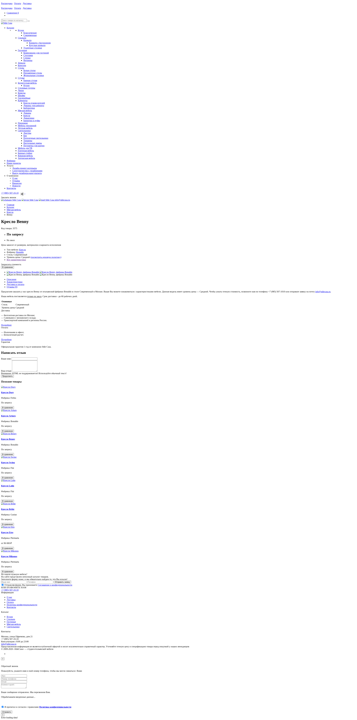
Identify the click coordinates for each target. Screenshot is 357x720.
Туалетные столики (32, 48)
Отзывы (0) (12, 287)
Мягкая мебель (14, 624)
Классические (30, 33)
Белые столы (29, 70)
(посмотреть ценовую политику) (45, 257)
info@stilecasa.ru (323, 291)
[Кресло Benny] (23, 272)
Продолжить (7, 376)
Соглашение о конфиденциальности (55, 585)
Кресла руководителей (34, 103)
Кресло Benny (8, 439)
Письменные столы (32, 73)
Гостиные (11, 622)
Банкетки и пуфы (31, 120)
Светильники (13, 627)
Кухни (26, 85)
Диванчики (28, 118)
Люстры (27, 133)
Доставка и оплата (15, 284)
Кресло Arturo (8, 416)
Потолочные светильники (35, 138)
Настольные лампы (32, 143)
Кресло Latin (7, 486)
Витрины (27, 60)
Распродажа (6, 3)
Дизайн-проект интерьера (24, 168)
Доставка (27, 3)
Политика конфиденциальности (22, 605)
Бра (25, 135)
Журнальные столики (33, 75)
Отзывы (16, 181)
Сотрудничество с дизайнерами (27, 171)
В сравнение (7, 267)
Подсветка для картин (33, 145)
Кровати (27, 40)
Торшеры (27, 140)
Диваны (27, 113)
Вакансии (17, 183)
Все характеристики (16, 260)
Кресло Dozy (7, 392)
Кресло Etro (7, 532)
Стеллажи (28, 55)
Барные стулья (30, 80)
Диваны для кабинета (33, 105)
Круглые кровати (37, 45)
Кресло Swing (8, 462)
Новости (16, 186)
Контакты (11, 607)
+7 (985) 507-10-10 (10, 193)
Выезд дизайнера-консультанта (27, 173)
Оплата (17, 3)
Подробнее (6, 325)
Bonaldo (20, 252)
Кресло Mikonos (9, 556)
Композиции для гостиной (36, 53)
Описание (11, 279)
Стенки (27, 58)
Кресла (26, 115)
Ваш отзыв (6, 371)
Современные (30, 35)
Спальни (11, 619)
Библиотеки (29, 108)
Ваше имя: (6, 359)
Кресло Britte (7, 509)
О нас (15, 178)
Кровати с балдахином (40, 43)
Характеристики (14, 282)
